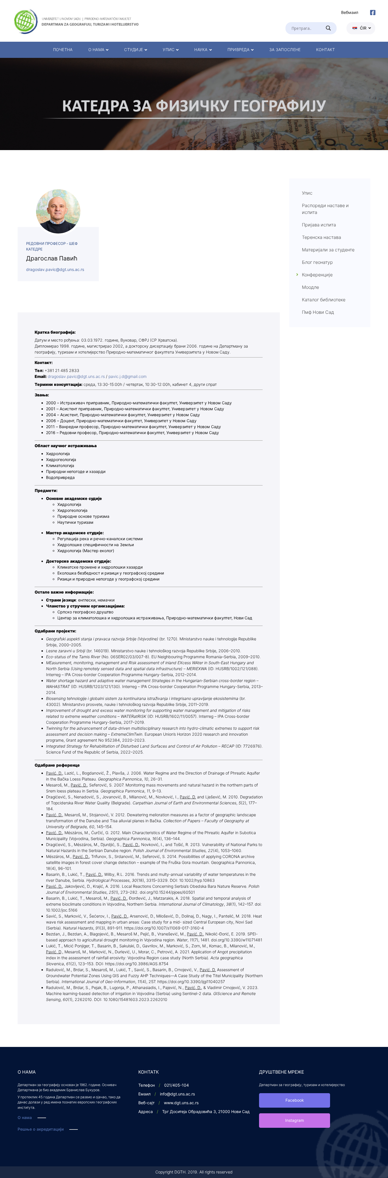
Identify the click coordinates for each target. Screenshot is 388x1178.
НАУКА (200, 49)
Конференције (317, 275)
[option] (194, 104)
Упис (307, 193)
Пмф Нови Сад (318, 312)
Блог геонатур (317, 262)
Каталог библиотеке (323, 300)
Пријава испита (319, 225)
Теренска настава (321, 237)
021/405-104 (176, 1085)
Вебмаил (349, 12)
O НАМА (96, 49)
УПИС (168, 49)
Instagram (294, 1120)
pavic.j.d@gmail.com (128, 376)
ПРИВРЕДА (238, 49)
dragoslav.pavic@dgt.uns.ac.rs (55, 269)
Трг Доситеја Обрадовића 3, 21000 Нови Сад (206, 1111)
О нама (25, 1117)
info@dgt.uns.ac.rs (177, 1094)
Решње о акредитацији (41, 1129)
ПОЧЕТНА (63, 49)
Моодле (310, 287)
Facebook (294, 1100)
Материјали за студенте (328, 250)
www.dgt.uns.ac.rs (181, 1103)
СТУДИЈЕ (133, 49)
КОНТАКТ (325, 49)
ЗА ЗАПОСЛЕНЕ (285, 49)
